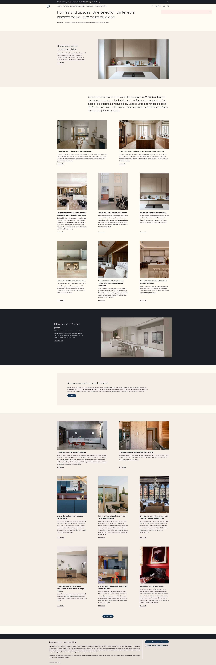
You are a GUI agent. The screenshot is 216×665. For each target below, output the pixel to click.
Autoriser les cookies (157, 642)
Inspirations (89, 6)
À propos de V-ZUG (100, 6)
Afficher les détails (54, 662)
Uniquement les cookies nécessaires (157, 645)
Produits (59, 6)
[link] (152, 6)
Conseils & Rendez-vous (77, 6)
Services (66, 6)
